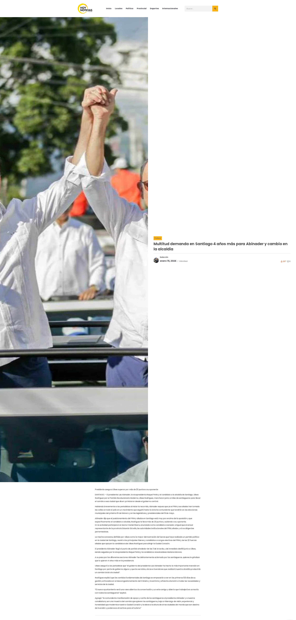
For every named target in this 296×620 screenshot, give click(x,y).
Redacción (164, 257)
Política (158, 238)
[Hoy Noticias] (85, 8)
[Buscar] (215, 8)
